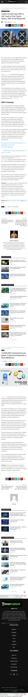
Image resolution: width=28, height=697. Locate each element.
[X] (9, 25)
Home (2, 8)
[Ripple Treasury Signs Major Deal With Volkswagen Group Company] (5, 327)
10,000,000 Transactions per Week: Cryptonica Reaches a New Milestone (7, 222)
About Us (14, 655)
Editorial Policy (14, 661)
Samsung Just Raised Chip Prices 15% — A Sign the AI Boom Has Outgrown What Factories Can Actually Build (18, 334)
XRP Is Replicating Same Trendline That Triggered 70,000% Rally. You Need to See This (18, 305)
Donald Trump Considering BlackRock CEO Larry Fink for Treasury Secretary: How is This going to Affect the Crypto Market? (21, 223)
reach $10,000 (15, 98)
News (8, 11)
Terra (14, 638)
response (8, 74)
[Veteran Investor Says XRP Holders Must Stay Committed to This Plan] (5, 298)
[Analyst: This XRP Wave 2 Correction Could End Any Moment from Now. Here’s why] (5, 262)
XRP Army (9, 206)
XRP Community (15, 206)
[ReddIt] (12, 25)
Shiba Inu (14, 629)
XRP (5, 206)
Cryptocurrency (7, 8)
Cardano (14, 635)
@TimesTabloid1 (7, 147)
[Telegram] (15, 25)
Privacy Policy (14, 667)
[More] (24, 25)
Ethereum (14, 632)
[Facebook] (6, 25)
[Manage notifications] (25, 694)
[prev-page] (2, 281)
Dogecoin (14, 644)
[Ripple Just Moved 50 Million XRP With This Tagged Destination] (5, 269)
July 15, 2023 (5, 152)
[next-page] (4, 281)
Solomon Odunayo (7, 22)
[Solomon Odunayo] (2, 22)
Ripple (14, 641)
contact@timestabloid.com (12, 623)
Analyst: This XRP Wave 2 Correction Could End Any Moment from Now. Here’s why (18, 261)
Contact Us (14, 658)
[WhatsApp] (18, 25)
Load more (14, 339)
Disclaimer (14, 664)
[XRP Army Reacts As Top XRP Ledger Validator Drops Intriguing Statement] (5, 276)
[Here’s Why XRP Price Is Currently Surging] (5, 320)
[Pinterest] (21, 25)
